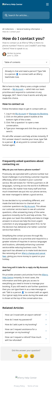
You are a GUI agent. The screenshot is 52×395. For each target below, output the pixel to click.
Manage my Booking (38, 113)
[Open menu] (47, 4)
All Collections (8, 29)
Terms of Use (33, 386)
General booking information (28, 29)
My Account (18, 89)
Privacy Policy (19, 386)
